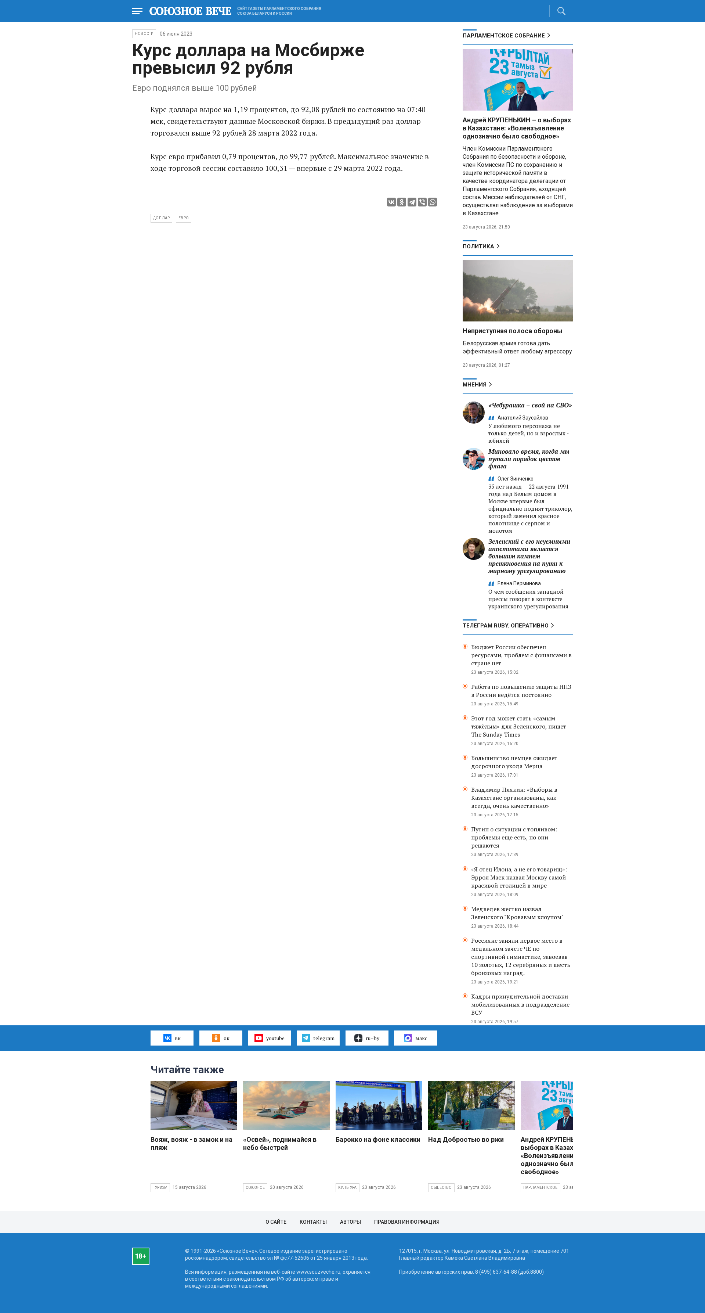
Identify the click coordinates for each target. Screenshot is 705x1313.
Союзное (255, 1188)
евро (183, 218)
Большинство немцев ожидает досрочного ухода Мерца (514, 762)
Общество (441, 1188)
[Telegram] (412, 202)
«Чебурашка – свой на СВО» (530, 405)
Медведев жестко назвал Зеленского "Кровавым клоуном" (517, 913)
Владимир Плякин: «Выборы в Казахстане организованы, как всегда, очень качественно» (514, 797)
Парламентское (540, 1188)
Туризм (160, 1188)
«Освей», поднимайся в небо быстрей (280, 1143)
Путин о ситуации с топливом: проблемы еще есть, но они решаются (514, 837)
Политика (478, 246)
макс (421, 1038)
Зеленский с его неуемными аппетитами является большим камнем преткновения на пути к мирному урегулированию (529, 556)
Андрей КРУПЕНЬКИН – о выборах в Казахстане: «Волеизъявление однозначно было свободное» (517, 128)
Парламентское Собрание (504, 35)
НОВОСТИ (144, 34)
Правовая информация (407, 1222)
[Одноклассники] (401, 202)
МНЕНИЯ (475, 384)
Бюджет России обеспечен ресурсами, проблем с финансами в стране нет (521, 655)
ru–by (372, 1038)
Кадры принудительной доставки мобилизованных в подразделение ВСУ (520, 1004)
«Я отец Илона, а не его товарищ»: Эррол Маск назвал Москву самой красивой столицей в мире (519, 877)
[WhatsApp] (432, 202)
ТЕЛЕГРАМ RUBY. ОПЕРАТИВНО (506, 625)
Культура (347, 1188)
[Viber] (422, 202)
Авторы (350, 1222)
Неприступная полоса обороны (513, 331)
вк (178, 1038)
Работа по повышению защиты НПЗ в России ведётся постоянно (521, 691)
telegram (324, 1038)
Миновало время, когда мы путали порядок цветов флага (529, 458)
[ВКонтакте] (391, 202)
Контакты (313, 1222)
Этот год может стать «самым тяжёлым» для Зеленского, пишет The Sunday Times (518, 726)
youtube (275, 1038)
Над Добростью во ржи (466, 1139)
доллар (161, 218)
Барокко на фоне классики (378, 1139)
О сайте (275, 1222)
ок (226, 1038)
